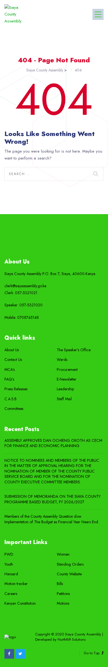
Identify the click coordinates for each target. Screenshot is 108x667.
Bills (60, 583)
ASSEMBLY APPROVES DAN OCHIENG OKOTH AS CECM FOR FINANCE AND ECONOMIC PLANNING (53, 443)
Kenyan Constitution (20, 603)
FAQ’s (9, 379)
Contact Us (13, 359)
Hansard (11, 574)
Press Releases (15, 389)
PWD (8, 554)
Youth (8, 564)
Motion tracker (16, 583)
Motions (63, 603)
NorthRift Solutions (72, 639)
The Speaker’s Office (74, 350)
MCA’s (9, 369)
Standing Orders (70, 564)
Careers (10, 593)
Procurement (67, 369)
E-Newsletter (66, 379)
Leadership (65, 389)
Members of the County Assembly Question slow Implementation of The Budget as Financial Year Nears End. (51, 519)
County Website (69, 574)
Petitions (63, 593)
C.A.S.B (10, 399)
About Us (11, 350)
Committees (13, 408)
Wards (62, 359)
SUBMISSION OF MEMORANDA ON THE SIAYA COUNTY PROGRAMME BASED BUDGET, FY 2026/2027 (52, 499)
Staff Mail (64, 399)
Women (63, 554)
